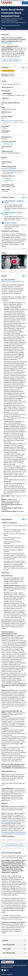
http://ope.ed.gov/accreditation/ (13, 822)
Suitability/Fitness (8, 180)
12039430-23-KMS (6, 43)
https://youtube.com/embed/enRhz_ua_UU (12, 281)
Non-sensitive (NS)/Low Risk (9, 168)
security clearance (12, 171)
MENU (25, 3)
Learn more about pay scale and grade (12, 120)
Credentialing (7, 178)
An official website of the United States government (13, 0)
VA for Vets (13, 924)
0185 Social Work (8, 144)
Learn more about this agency (11, 60)
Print (4, 28)
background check (15, 170)
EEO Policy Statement (6, 974)
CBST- (21, 41)
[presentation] (14, 87)
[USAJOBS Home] (7, 2)
